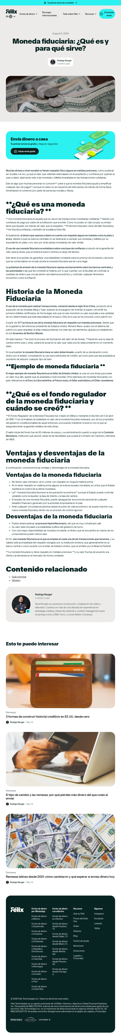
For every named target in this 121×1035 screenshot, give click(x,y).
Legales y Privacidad (78, 957)
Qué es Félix (79, 913)
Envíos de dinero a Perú (39, 980)
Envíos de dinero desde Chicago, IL (60, 971)
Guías (76, 926)
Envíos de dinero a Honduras (39, 932)
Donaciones (79, 951)
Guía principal (19, 576)
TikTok (97, 928)
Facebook (98, 918)
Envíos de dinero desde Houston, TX (60, 926)
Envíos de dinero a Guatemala (39, 925)
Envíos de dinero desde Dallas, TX (60, 935)
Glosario (16, 580)
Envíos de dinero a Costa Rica (39, 987)
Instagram (99, 913)
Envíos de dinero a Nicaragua (39, 965)
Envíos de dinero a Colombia (39, 957)
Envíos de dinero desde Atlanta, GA (60, 951)
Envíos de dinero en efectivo (60, 917)
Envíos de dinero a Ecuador (39, 972)
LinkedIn (98, 923)
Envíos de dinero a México (39, 917)
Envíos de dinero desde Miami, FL (60, 942)
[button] (60, 2)
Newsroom (78, 946)
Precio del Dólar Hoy (80, 919)
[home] (11, 11)
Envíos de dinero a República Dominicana (39, 949)
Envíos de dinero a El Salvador (39, 940)
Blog (75, 936)
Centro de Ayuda (81, 941)
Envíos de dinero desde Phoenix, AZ (60, 961)
